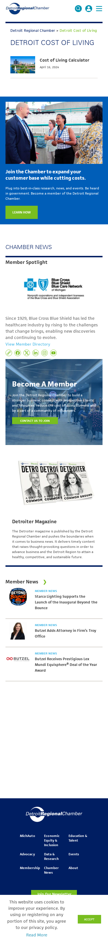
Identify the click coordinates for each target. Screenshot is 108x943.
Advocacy (27, 854)
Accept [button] (89, 919)
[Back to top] (94, 884)
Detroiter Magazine (34, 521)
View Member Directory (27, 344)
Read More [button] (36, 935)
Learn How (21, 212)
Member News (46, 591)
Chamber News (51, 870)
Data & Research (51, 856)
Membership (30, 868)
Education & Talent (78, 838)
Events (74, 854)
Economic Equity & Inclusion (51, 840)
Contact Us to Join (35, 421)
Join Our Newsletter (54, 894)
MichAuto (27, 836)
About (73, 868)
